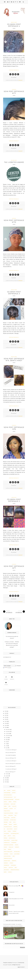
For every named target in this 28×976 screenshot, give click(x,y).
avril (6, 745)
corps (13, 856)
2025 (6, 711)
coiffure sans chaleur (8, 797)
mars (7, 747)
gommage (15, 826)
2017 (6, 721)
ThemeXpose (14, 962)
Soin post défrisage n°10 (14, 221)
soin (4, 790)
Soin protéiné (11, 905)
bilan (5, 831)
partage (10, 824)
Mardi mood (6, 819)
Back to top (21, 967)
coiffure (13, 792)
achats (11, 853)
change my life (7, 842)
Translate (9, 667)
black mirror (16, 853)
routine (8, 790)
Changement (11, 892)
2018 (6, 719)
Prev (5, 42)
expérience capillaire (8, 858)
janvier (7, 775)
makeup (5, 867)
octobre (7, 733)
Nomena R (20, 80)
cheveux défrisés (7, 792)
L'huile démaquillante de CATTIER (16, 898)
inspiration (14, 860)
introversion (13, 865)
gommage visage (7, 860)
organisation (6, 869)
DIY (15, 808)
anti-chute (14, 806)
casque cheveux (7, 810)
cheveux (14, 89)
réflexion (6, 822)
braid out (14, 497)
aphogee (5, 824)
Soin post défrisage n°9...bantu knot (14, 359)
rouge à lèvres (6, 817)
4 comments (13, 277)
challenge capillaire (8, 826)
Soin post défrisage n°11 (14, 92)
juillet (7, 739)
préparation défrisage (15, 869)
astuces (14, 218)
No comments (13, 77)
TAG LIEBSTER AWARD (14, 162)
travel (5, 815)
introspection (6, 865)
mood (5, 835)
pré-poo (14, 801)
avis (15, 797)
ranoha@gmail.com (7, 657)
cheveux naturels (7, 856)
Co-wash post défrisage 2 (14, 500)
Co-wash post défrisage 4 (14, 25)
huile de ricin (6, 833)
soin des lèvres (17, 851)
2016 (6, 723)
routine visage (13, 819)
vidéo (9, 806)
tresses (5, 806)
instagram (12, 679)
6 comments (13, 485)
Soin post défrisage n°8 (14, 428)
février (7, 773)
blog (15, 815)
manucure (11, 867)
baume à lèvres (14, 840)
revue (14, 822)
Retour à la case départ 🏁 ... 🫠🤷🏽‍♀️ (16, 885)
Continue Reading (13, 140)
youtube (6, 684)
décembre (8, 729)
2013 (6, 777)
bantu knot (14, 22)
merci (5, 849)
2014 (6, 727)
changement (13, 842)
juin (6, 741)
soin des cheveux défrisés (8, 799)
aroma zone (10, 815)
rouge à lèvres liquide (8, 851)
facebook (14, 831)
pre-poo (15, 824)
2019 (6, 717)
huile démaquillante (15, 833)
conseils (9, 831)
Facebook (6, 679)
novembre (8, 731)
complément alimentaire (8, 844)
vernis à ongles (7, 840)
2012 (6, 779)
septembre (8, 735)
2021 (6, 715)
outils (14, 835)
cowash (10, 801)
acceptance (6, 853)
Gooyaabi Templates (7, 964)
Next (22, 42)
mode (16, 867)
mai (6, 743)
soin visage (13, 817)
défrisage (6, 808)
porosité (9, 849)
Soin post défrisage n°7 (14, 567)
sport (10, 822)
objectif (9, 835)
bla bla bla (14, 160)
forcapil (16, 844)
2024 (6, 713)
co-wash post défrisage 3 (14, 293)
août (7, 737)
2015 (6, 725)
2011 (6, 781)
